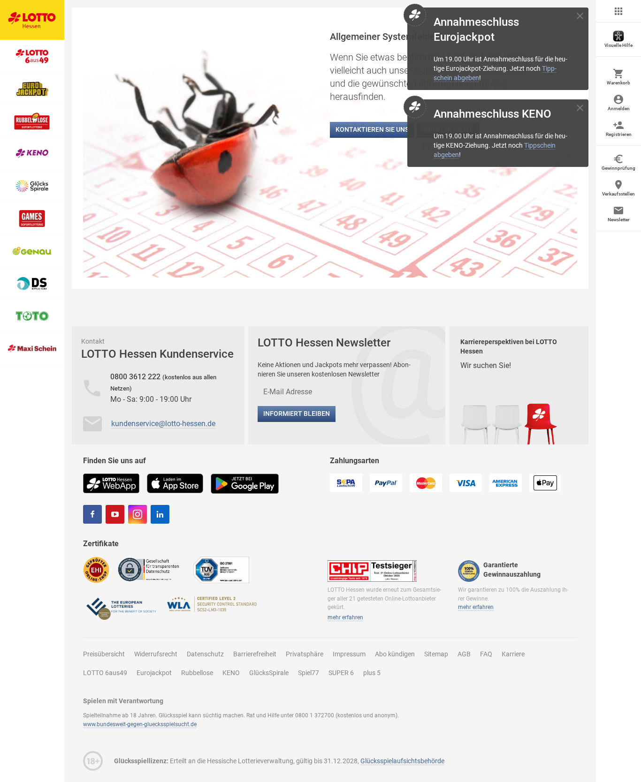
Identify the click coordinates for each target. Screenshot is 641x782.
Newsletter (619, 219)
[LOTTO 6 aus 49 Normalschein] (32, 56)
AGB (464, 654)
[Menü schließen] (618, 11)
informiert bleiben (296, 413)
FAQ (486, 654)
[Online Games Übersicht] (32, 219)
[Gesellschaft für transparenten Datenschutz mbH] (151, 568)
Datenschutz (205, 654)
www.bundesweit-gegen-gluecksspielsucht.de (140, 724)
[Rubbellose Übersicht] (32, 121)
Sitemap (436, 654)
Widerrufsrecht (155, 654)
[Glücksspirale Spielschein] (32, 186)
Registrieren (619, 134)
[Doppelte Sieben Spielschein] (32, 283)
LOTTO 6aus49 (105, 673)
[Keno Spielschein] (32, 153)
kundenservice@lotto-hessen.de (163, 423)
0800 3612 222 (136, 376)
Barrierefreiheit (254, 654)
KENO (231, 673)
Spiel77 (308, 673)
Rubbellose (197, 673)
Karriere (513, 654)
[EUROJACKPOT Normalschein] (32, 89)
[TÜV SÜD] (221, 569)
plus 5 (372, 673)
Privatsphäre (304, 654)
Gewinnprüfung (618, 168)
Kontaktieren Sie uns (372, 129)
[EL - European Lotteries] (120, 607)
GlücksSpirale (269, 673)
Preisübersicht (104, 654)
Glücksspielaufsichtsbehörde (402, 761)
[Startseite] (32, 20)
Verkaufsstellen (618, 193)
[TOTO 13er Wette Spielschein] (32, 316)
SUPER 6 (341, 673)
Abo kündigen (395, 654)
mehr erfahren (345, 617)
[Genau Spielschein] (32, 251)
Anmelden (619, 108)
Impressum (349, 654)
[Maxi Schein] (32, 348)
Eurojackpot (154, 673)
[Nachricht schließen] (580, 16)
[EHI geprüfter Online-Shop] (96, 569)
